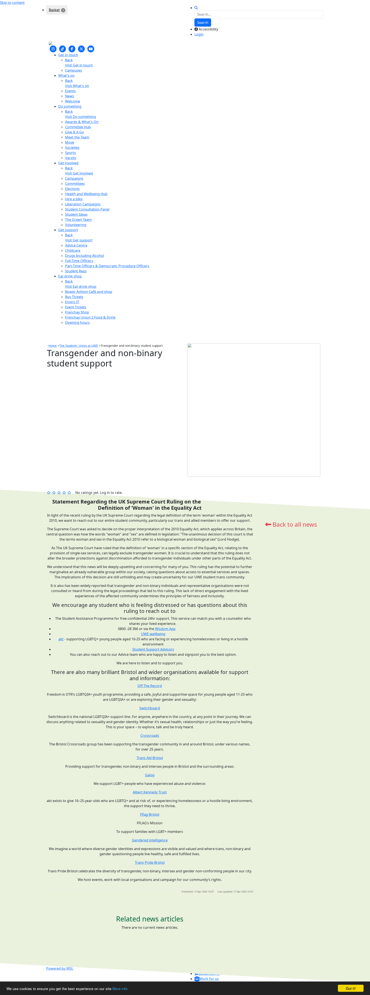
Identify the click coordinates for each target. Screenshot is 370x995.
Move (69, 142)
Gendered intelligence (150, 840)
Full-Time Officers (79, 260)
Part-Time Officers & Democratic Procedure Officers (107, 266)
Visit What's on (77, 85)
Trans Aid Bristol (150, 757)
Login (198, 34)
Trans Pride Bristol (150, 862)
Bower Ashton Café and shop (88, 291)
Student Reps (76, 271)
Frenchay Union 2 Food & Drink (90, 317)
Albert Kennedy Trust (150, 792)
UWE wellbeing (153, 634)
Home (52, 346)
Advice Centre (76, 245)
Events (70, 91)
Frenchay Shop (77, 312)
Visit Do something (80, 116)
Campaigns (74, 178)
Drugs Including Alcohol (84, 255)
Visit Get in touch (79, 65)
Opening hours (77, 322)
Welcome (72, 101)
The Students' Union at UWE (78, 346)
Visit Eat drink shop (80, 286)
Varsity (70, 157)
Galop (150, 775)
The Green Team (78, 219)
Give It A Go (74, 132)
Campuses (73, 70)
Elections (72, 188)
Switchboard (149, 708)
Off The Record (149, 685)
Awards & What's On (81, 121)
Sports (70, 152)
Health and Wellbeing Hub (86, 193)
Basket (54, 10)
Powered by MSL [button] (59, 968)
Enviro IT (72, 302)
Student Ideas (76, 214)
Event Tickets (75, 307)
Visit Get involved (79, 173)
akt (61, 639)
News (69, 96)
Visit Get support (78, 240)
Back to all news (294, 524)
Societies (72, 147)
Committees (75, 183)
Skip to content (12, 2)
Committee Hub (78, 127)
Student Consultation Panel (87, 209)
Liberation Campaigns (83, 204)
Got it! (351, 988)
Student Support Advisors (153, 649)
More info (119, 988)
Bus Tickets (74, 296)
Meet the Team (77, 137)
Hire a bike (73, 199)
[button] (206, 978)
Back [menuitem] (69, 60)
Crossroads (149, 735)
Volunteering (75, 224)
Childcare (72, 250)
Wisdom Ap (164, 628)
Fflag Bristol (149, 814)
